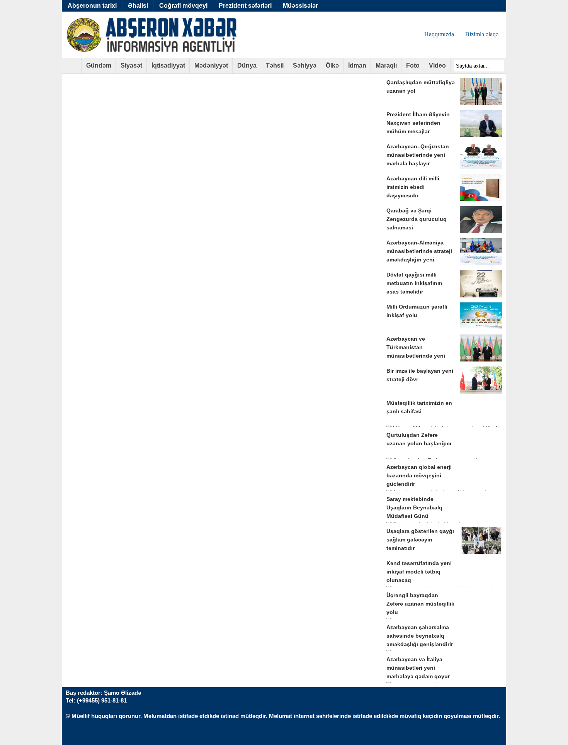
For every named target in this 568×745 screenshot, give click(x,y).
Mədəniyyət (211, 65)
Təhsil (275, 65)
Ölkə (332, 65)
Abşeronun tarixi (92, 5)
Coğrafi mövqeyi (183, 5)
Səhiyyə (304, 65)
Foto (413, 65)
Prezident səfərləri (245, 5)
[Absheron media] (72, 68)
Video (437, 65)
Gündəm (98, 65)
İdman (357, 65)
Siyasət (131, 65)
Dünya (247, 65)
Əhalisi (138, 5)
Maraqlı (386, 65)
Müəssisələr (300, 5)
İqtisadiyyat (168, 65)
